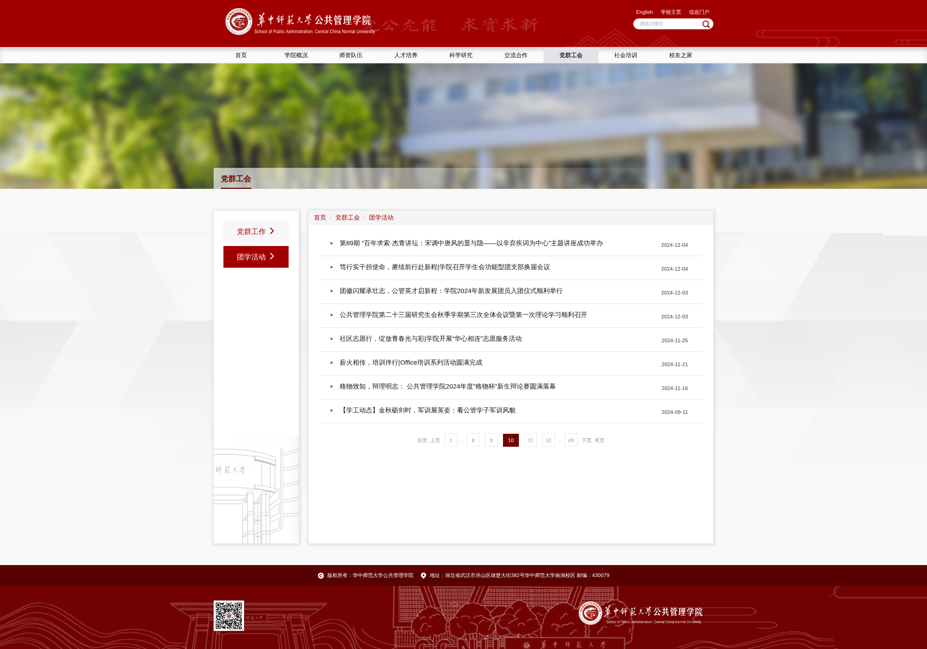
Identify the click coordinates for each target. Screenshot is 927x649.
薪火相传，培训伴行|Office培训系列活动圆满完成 (411, 362)
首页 (320, 217)
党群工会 (347, 217)
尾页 (600, 440)
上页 (435, 440)
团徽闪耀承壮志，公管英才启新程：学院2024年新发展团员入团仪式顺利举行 (451, 290)
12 (548, 440)
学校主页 (671, 12)
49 (571, 440)
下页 (587, 440)
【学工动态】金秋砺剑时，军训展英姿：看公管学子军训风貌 (428, 410)
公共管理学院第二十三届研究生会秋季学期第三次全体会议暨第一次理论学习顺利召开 (463, 314)
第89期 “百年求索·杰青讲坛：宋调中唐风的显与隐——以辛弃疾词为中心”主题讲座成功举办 (471, 243)
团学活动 (252, 257)
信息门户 (699, 12)
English (644, 12)
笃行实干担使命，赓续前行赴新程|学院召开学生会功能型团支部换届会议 (445, 267)
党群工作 (252, 232)
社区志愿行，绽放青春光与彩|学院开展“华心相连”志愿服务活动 (431, 338)
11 (530, 440)
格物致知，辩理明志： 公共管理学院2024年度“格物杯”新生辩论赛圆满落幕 (448, 386)
